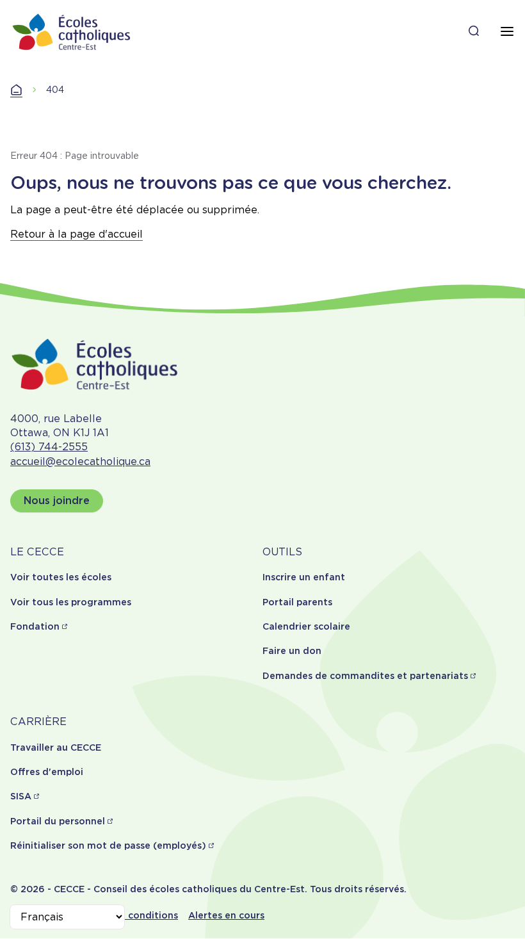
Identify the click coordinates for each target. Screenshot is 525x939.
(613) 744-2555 (49, 447)
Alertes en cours (226, 915)
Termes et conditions (128, 915)
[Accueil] (71, 31)
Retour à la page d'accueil (76, 234)
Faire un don (291, 651)
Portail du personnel (57, 821)
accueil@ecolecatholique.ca (80, 461)
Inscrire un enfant (303, 577)
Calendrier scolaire (306, 626)
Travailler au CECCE (55, 747)
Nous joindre (57, 500)
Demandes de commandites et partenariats (365, 676)
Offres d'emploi (46, 772)
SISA (20, 796)
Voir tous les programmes (70, 602)
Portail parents (297, 602)
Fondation (35, 626)
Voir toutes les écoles (60, 577)
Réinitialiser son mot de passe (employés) (108, 845)
